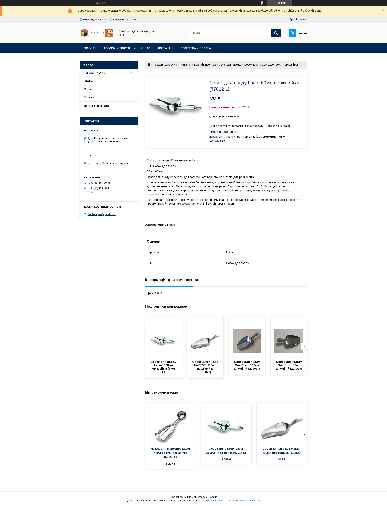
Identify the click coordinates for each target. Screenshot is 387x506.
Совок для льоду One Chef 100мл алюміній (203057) (247, 365)
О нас (145, 48)
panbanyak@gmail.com (101, 214)
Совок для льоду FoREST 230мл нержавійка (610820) (205, 367)
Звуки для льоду (230, 64)
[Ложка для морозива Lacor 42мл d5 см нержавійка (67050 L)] (170, 423)
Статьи (88, 81)
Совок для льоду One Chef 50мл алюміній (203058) (289, 365)
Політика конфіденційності (244, 500)
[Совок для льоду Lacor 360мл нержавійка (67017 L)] (163, 337)
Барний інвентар (205, 64)
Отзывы (89, 97)
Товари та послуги (165, 64)
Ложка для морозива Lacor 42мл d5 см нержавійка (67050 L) (171, 453)
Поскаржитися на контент (213, 500)
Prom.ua (212, 497)
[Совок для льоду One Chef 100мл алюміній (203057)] (247, 337)
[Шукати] (276, 33)
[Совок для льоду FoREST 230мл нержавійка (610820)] (205, 337)
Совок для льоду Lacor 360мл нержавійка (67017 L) (164, 367)
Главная (89, 48)
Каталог (186, 64)
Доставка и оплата (195, 48)
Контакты (165, 48)
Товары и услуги (117, 48)
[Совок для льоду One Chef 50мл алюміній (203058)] (289, 337)
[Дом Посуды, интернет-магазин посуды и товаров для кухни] (97, 37)
